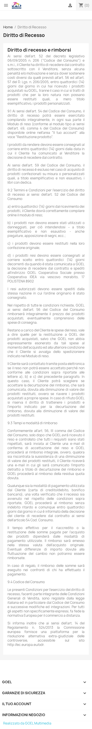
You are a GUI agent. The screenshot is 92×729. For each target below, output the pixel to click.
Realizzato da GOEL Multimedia (27, 723)
